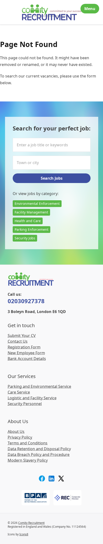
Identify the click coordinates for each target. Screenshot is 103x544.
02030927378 (26, 301)
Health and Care (28, 221)
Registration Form (24, 347)
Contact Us (18, 341)
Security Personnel (25, 403)
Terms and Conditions (27, 443)
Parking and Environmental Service (39, 386)
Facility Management (31, 212)
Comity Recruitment (31, 523)
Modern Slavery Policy (28, 460)
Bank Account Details (27, 358)
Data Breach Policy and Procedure (38, 454)
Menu (89, 8)
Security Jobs (25, 238)
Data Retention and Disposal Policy (39, 448)
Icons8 (23, 534)
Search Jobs (52, 178)
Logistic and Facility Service (32, 398)
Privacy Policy (20, 437)
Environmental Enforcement (37, 203)
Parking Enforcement (31, 229)
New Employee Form (26, 352)
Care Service (19, 392)
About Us (16, 431)
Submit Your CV (22, 335)
